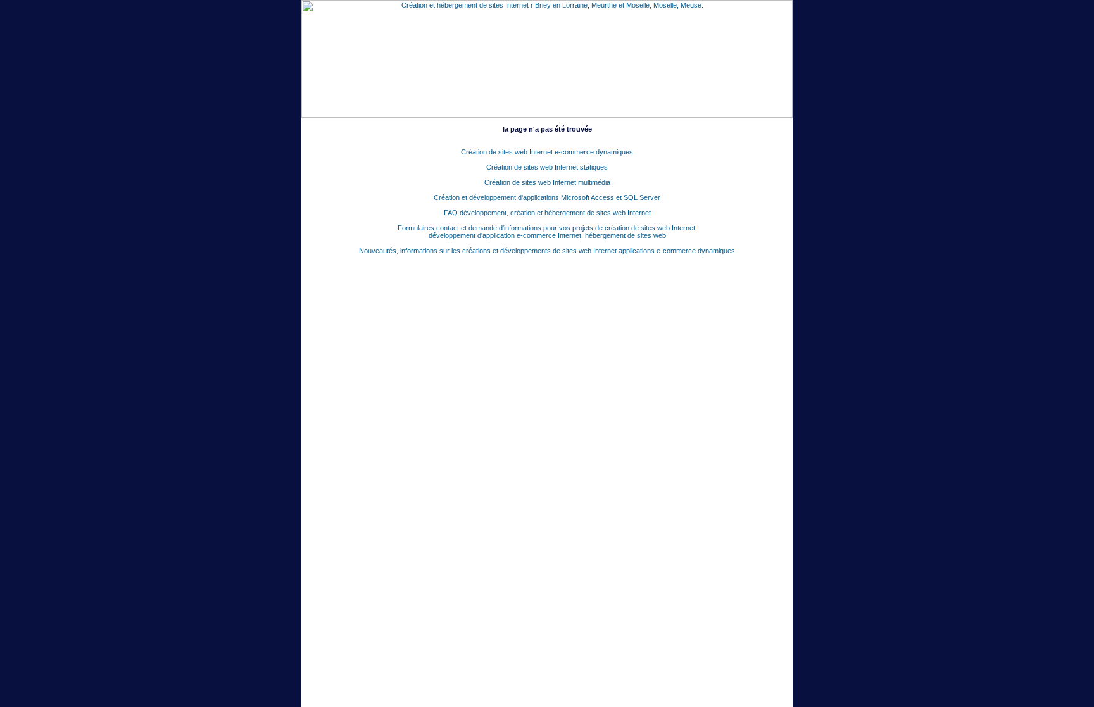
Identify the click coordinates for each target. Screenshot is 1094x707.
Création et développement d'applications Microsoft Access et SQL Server (547, 197)
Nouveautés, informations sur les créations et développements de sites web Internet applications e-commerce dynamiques (547, 250)
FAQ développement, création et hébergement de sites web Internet (547, 212)
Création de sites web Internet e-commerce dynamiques (547, 152)
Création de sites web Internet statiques (547, 167)
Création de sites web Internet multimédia (547, 182)
